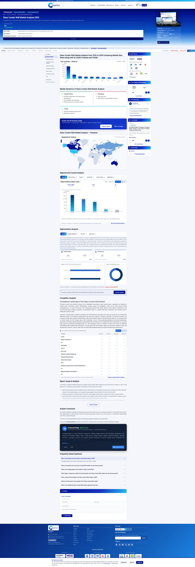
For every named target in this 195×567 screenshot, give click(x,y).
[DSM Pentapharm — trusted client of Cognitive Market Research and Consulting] (145, 88)
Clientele (75, 538)
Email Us (133, 151)
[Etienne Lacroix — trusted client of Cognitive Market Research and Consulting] (134, 88)
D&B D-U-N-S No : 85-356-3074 (131, 0)
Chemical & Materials (11, 14)
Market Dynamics (50, 59)
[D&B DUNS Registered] (121, 556)
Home (4, 14)
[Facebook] (116, 544)
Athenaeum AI (110, 5)
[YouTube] (129, 544)
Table (124, 181)
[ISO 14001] (131, 68)
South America (100, 177)
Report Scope (49, 71)
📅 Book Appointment (139, 154)
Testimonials (75, 542)
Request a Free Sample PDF (111, 287)
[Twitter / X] (126, 544)
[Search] (140, 5)
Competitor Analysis (50, 68)
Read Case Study (132, 137)
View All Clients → (139, 95)
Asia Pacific (90, 177)
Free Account (183, 50)
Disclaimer (89, 538)
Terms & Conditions (91, 530)
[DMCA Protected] (141, 73)
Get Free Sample (119, 292)
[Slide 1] (129, 92)
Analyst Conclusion (50, 74)
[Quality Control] (136, 68)
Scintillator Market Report (136, 115)
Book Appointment (69, 48)
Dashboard (40, 50)
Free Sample (61, 48)
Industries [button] (92, 5)
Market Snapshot (49, 56)
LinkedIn (65, 447)
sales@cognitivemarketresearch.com (57, 537)
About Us (130, 5)
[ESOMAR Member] (132, 59)
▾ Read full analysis (93, 404)
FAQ (47, 76)
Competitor (33, 50)
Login (145, 5)
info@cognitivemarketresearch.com (65, 0)
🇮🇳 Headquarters (52, 540)
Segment (27, 50)
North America (72, 177)
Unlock (90, 259)
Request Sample (174, 50)
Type (63, 234)
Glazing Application (73, 234)
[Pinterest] (132, 544)
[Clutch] (146, 73)
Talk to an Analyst (118, 126)
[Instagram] (119, 544)
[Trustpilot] (132, 76)
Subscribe (144, 538)
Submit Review (67, 515)
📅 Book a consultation (163, 42)
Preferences (124, 562)
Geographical (20, 50)
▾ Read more (73, 38)
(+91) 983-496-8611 (54, 534)
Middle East (110, 177)
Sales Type (92, 234)
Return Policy (89, 536)
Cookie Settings (90, 534)
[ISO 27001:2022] (136, 64)
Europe (81, 177)
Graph (118, 181)
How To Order (89, 540)
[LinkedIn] (122, 544)
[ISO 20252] (145, 64)
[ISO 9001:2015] (131, 64)
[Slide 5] (133, 92)
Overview (3, 50)
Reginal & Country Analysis (50, 62)
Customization (165, 50)
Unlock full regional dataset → (119, 223)
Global (63, 177)
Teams (74, 534)
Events (74, 544)
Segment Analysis (50, 66)
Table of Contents (11, 50)
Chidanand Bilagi (166, 28)
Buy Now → (191, 50)
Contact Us (50, 531)
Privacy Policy (106, 563)
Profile (71, 447)
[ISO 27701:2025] (140, 64)
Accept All (139, 562)
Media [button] (117, 5)
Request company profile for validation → (117, 377)
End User (83, 234)
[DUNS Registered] (131, 73)
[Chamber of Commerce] (137, 73)
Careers (74, 536)
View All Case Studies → (139, 144)
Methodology (101, 5)
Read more (65, 443)
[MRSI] (139, 59)
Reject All (132, 562)
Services (123, 5)
